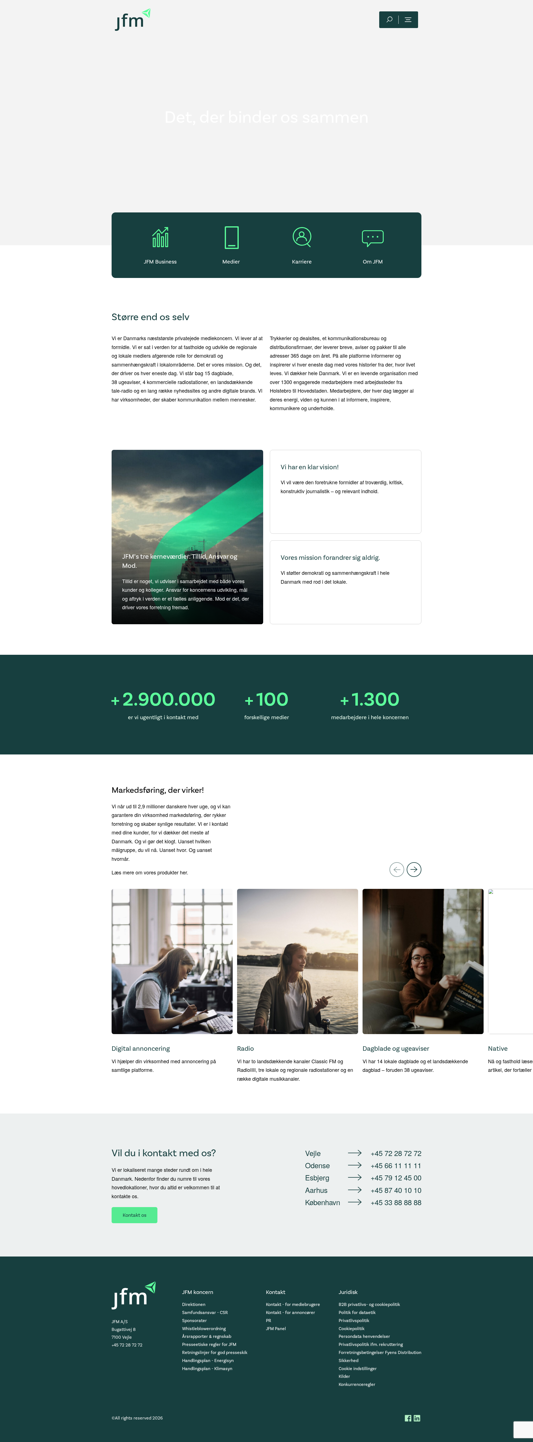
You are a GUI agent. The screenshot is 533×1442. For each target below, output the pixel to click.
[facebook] (408, 1418)
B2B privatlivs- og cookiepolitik (369, 1304)
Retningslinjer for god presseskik (214, 1352)
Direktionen (193, 1304)
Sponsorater (194, 1320)
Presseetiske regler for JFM (209, 1344)
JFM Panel (276, 1328)
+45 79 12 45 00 (396, 1177)
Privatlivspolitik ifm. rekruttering (371, 1344)
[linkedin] (417, 1418)
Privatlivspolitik (354, 1320)
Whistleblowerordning (204, 1328)
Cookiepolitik (351, 1328)
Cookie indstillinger (358, 1368)
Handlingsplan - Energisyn (208, 1360)
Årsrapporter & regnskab (206, 1336)
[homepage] (132, 19)
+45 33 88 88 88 (396, 1202)
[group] (172, 986)
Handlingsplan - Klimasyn (207, 1368)
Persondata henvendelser (364, 1336)
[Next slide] (414, 869)
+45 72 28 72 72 (396, 1153)
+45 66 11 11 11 (396, 1165)
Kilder (344, 1376)
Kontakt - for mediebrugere (293, 1304)
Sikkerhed (348, 1360)
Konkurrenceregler (357, 1384)
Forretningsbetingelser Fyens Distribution (380, 1352)
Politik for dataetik (357, 1312)
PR (268, 1320)
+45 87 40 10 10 (396, 1190)
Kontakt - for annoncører (290, 1312)
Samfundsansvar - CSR (205, 1312)
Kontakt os (134, 1215)
